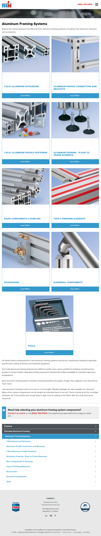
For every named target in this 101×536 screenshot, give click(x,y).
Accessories (11, 471)
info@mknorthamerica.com (51, 505)
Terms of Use (66, 532)
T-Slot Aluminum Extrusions (18, 441)
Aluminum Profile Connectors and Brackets (25, 446)
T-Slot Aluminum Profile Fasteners (21, 451)
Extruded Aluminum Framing (17, 431)
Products (8, 426)
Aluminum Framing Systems (17, 436)
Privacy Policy (55, 532)
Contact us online (16, 413)
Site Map (87, 532)
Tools (8, 481)
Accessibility (77, 532)
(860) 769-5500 (85, 4)
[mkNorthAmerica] (25, 4)
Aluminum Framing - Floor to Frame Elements (26, 456)
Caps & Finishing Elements (18, 466)
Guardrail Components (16, 476)
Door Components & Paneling (19, 461)
